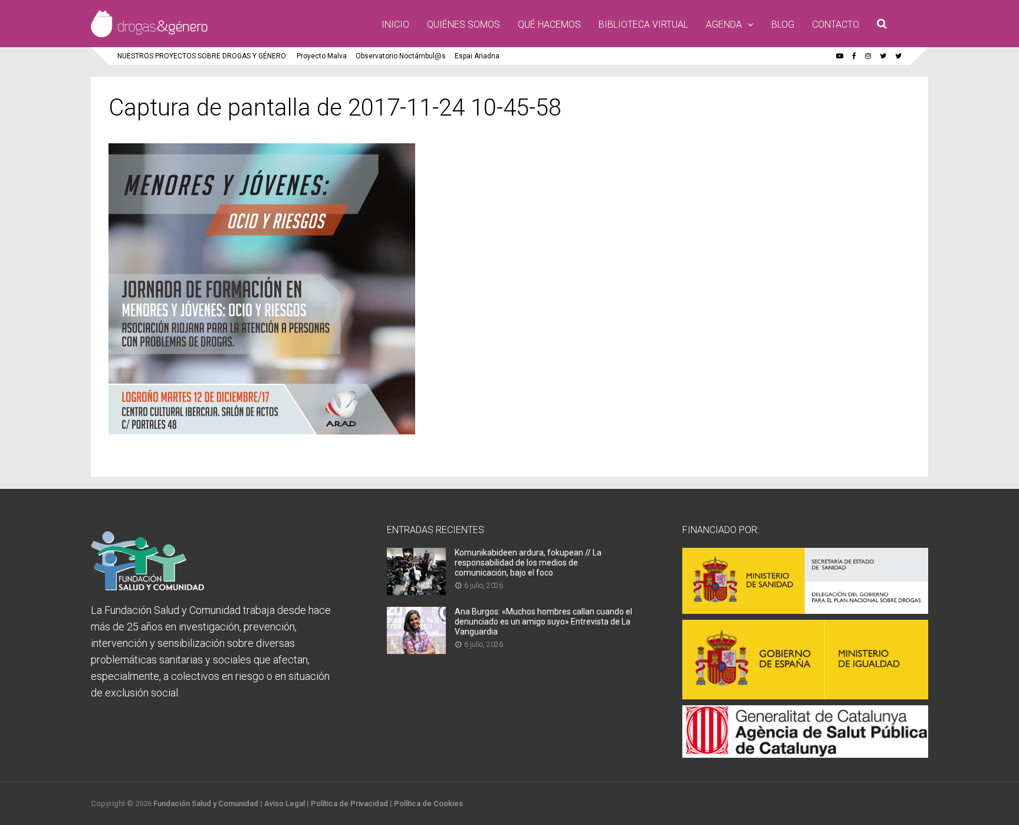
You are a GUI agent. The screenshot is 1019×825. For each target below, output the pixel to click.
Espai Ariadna (477, 56)
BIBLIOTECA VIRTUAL (643, 24)
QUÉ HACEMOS (549, 24)
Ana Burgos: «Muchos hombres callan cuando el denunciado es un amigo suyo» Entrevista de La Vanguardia (543, 621)
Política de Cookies (428, 803)
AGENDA (724, 24)
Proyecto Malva (322, 56)
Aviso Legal (284, 803)
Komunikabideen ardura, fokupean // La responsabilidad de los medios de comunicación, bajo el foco (528, 562)
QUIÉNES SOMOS (463, 24)
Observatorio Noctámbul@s (401, 56)
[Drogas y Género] (149, 35)
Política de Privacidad (349, 803)
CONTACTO (835, 24)
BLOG (782, 24)
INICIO (395, 24)
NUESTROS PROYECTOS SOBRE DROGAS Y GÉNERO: (202, 56)
